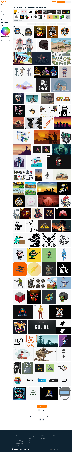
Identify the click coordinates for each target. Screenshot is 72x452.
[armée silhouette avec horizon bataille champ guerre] (40, 312)
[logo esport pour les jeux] (25, 213)
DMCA (29, 435)
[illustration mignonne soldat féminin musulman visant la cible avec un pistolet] (49, 255)
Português (54, 436)
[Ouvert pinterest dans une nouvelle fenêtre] (24, 449)
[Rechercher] (67, 4)
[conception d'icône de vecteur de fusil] (20, 269)
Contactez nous (43, 435)
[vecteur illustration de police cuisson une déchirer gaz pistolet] (47, 98)
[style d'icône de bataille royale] (31, 341)
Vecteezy (17, 435)
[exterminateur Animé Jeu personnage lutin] (49, 111)
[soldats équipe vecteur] (24, 45)
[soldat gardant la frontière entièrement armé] (19, 162)
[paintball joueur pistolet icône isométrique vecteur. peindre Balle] (64, 255)
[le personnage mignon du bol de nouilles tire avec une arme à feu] (63, 368)
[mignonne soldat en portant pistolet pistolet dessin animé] (65, 72)
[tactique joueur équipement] (43, 85)
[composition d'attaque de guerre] (61, 45)
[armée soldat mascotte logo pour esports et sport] (33, 123)
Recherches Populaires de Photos (32, 440)
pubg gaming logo (39, 23)
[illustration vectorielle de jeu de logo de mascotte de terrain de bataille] (52, 32)
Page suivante (41, 406)
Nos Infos (42, 436)
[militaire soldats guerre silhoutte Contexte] (47, 137)
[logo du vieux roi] (23, 312)
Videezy (17, 436)
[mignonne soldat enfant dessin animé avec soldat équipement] (61, 58)
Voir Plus (67, 16)
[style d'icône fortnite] (48, 123)
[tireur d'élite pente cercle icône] (34, 269)
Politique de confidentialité (47, 449)
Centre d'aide (43, 434)
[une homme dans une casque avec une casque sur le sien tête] (65, 32)
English (54, 434)
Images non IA (4, 14)
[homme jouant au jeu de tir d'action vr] (23, 137)
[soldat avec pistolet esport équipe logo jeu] (34, 297)
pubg (28, 23)
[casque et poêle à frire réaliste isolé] (23, 32)
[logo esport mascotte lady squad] (49, 393)
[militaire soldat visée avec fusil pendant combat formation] (44, 354)
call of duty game (53, 23)
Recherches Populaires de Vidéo (32, 442)
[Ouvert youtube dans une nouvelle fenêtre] (28, 449)
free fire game (46, 23)
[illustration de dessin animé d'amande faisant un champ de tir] (32, 111)
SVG (15, 23)
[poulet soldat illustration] (65, 201)
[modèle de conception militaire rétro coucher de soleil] (18, 380)
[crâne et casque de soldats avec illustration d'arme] (32, 98)
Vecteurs (11, 1)
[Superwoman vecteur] (23, 354)
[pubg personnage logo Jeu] (66, 137)
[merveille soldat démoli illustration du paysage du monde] (22, 149)
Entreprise (17, 437)
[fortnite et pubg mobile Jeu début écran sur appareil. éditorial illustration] (47, 380)
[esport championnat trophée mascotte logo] (20, 327)
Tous (3, 11)
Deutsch (54, 437)
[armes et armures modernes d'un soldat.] (16, 213)
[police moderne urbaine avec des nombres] (42, 327)
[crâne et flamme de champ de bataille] (64, 188)
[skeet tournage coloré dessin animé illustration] (52, 283)
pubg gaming (33, 23)
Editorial (23, 1)
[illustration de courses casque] (43, 45)
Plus (27, 1)
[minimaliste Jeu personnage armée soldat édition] (37, 213)
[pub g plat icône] (65, 393)
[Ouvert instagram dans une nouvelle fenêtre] (21, 449)
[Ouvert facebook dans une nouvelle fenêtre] (20, 449)
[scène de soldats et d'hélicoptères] (38, 175)
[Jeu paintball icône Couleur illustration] (20, 240)
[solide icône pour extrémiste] (49, 240)
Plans (51, 1)
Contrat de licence (31, 434)
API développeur (18, 440)
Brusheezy (17, 434)
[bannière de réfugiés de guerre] (24, 85)
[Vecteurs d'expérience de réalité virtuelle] (62, 175)
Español (54, 435)
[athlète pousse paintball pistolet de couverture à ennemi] (36, 162)
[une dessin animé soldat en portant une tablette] (59, 162)
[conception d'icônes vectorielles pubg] (65, 111)
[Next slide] (69, 24)
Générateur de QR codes (19, 445)
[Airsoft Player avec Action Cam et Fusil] (61, 85)
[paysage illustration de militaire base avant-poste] (47, 341)
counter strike (63, 23)
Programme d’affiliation (32, 436)
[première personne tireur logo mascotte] (19, 201)
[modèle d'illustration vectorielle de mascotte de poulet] (36, 283)
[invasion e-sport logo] (60, 312)
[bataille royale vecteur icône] (18, 341)
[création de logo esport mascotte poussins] (40, 32)
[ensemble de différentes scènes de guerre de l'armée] (24, 188)
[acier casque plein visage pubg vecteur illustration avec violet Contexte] (33, 393)
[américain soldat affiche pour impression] (17, 368)
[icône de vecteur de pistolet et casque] (42, 149)
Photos (15, 1)
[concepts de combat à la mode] (19, 283)
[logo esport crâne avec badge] (65, 341)
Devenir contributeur (43, 438)
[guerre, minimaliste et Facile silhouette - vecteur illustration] (64, 269)
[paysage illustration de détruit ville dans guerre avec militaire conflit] (48, 201)
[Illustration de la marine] (41, 58)
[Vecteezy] (4, 2)
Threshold (2, 40)
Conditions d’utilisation (41, 449)
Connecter (67, 1)
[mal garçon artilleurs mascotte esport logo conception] (19, 393)
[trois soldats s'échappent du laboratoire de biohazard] (44, 226)
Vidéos (19, 1)
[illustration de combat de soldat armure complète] (49, 269)
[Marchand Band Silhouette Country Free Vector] (62, 123)
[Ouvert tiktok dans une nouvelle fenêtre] (25, 449)
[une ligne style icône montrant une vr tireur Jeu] (32, 226)
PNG (19, 23)
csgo (58, 23)
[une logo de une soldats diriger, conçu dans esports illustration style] (49, 213)
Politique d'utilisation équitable (56, 449)
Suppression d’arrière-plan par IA (20, 444)
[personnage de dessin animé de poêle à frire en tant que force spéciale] (47, 175)
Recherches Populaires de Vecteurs (32, 438)
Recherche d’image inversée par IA (20, 442)
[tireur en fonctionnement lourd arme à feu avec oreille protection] (19, 226)
